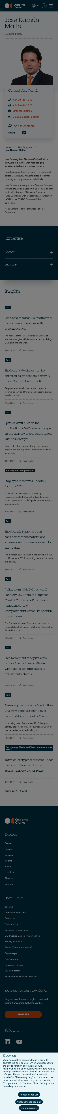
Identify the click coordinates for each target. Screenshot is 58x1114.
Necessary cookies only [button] (29, 1101)
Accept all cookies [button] (29, 1094)
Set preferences (29, 1108)
